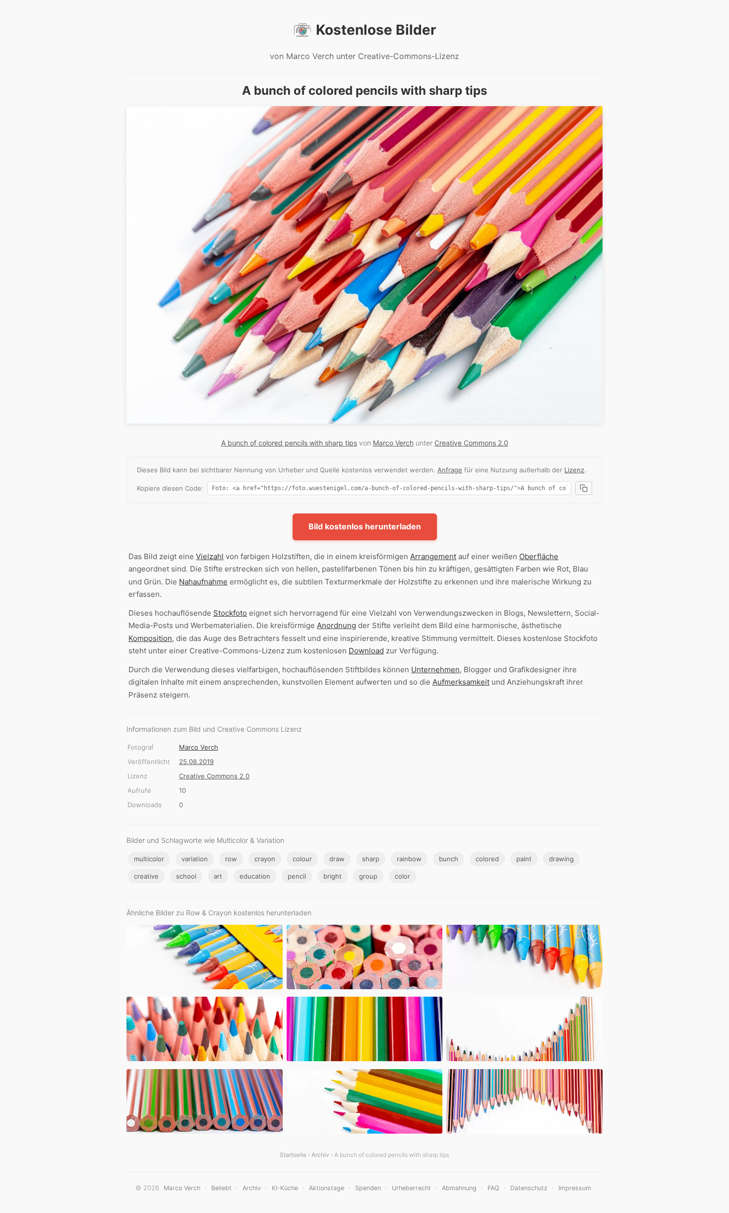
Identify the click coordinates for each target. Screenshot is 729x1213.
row (231, 859)
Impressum (574, 1188)
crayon (264, 859)
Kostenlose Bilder (376, 29)
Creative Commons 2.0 (471, 443)
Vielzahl (210, 556)
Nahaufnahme (203, 581)
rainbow (409, 859)
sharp (370, 859)
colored (487, 859)
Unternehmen (435, 669)
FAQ (493, 1188)
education (255, 876)
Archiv (320, 1154)
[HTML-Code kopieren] (583, 488)
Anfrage (449, 470)
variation (195, 859)
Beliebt (221, 1188)
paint (524, 859)
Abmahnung (459, 1188)
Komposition (150, 638)
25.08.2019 (196, 762)
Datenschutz (528, 1188)
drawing (561, 859)
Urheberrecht (411, 1188)
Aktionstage (326, 1188)
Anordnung (336, 625)
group (368, 876)
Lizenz (574, 470)
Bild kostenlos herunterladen (364, 526)
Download (366, 650)
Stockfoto (230, 613)
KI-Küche (285, 1188)
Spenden (368, 1188)
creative (146, 876)
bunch (448, 859)
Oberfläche (538, 556)
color (402, 876)
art (218, 876)
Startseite (293, 1154)
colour (302, 859)
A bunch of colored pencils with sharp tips (289, 443)
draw (337, 859)
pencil (297, 876)
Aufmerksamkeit (460, 682)
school (186, 876)
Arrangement (433, 556)
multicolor (149, 859)
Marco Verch (393, 443)
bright (332, 876)
